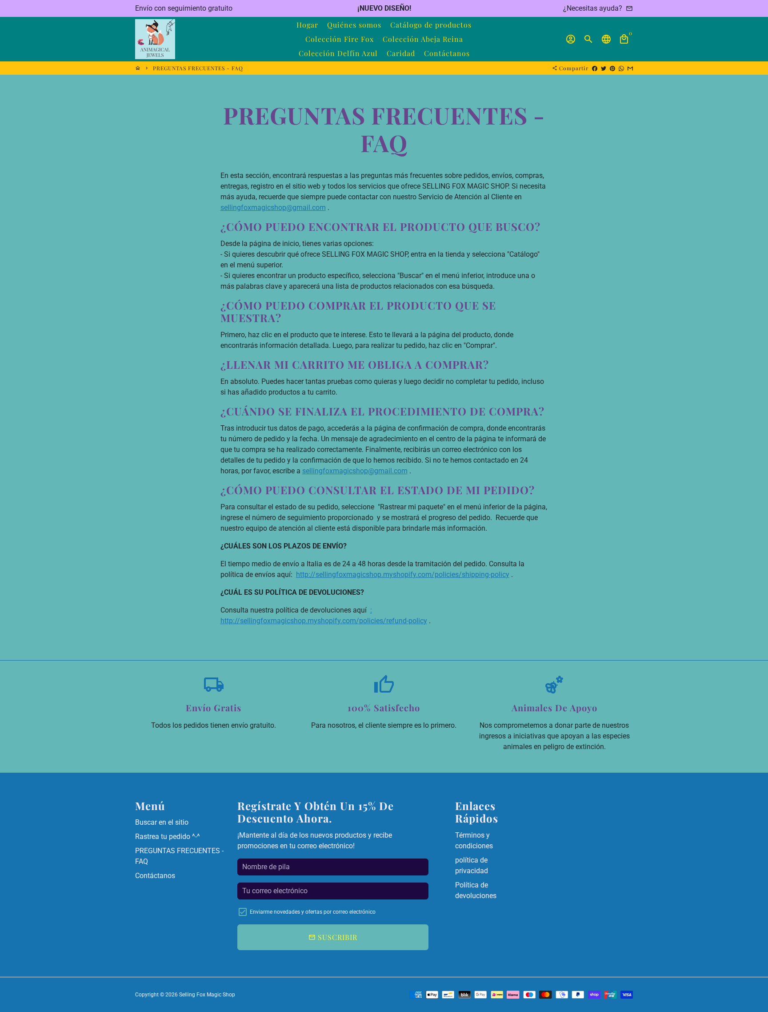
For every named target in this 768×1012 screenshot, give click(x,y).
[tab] (384, 226)
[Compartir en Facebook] (594, 68)
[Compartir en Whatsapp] (621, 68)
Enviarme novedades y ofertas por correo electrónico (313, 912)
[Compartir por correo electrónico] (630, 68)
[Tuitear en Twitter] (603, 68)
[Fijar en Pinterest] (612, 68)
